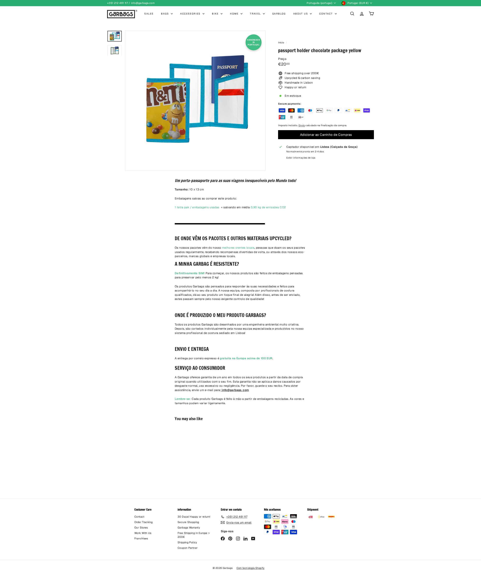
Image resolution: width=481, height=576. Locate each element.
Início (281, 42)
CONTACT (326, 13)
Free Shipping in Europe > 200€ (194, 535)
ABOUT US (301, 13)
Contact (139, 516)
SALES (149, 13)
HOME (235, 13)
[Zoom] (195, 101)
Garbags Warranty (189, 527)
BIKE (216, 13)
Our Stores (141, 527)
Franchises (141, 538)
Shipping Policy (187, 542)
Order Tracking (143, 522)
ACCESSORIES (191, 13)
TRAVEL (256, 13)
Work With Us (142, 533)
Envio (302, 125)
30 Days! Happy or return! (194, 516)
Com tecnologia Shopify (251, 568)
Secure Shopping (188, 522)
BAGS (165, 13)
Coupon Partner (187, 548)
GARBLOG (279, 13)
